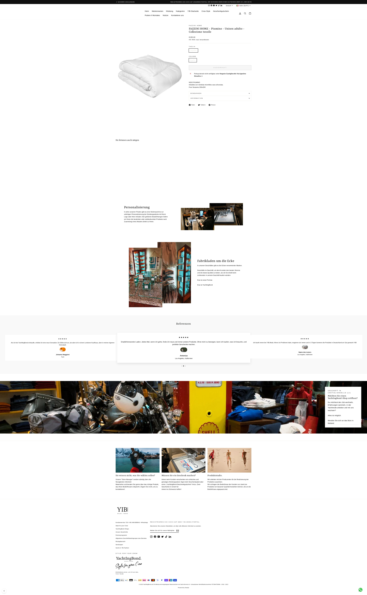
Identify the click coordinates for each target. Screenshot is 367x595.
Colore (192, 56)
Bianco (192, 60)
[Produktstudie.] (229, 460)
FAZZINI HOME (195, 25)
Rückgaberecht (120, 541)
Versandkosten (204, 39)
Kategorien (180, 11)
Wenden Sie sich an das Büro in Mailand (340, 422)
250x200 (193, 50)
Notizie (165, 15)
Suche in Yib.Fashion (122, 548)
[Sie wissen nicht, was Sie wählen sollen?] (138, 460)
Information (196, 98)
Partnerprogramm (121, 535)
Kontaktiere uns (177, 15)
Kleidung (169, 11)
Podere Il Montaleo (152, 15)
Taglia (192, 46)
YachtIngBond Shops (122, 529)
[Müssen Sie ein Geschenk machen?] (183, 460)
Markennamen (157, 11)
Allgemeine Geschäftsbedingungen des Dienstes (131, 538)
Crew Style (206, 11)
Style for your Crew (122, 525)
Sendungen (196, 93)
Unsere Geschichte (122, 532)
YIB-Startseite (193, 11)
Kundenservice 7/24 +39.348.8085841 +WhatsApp (132, 522)
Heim (147, 11)
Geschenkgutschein (221, 11)
